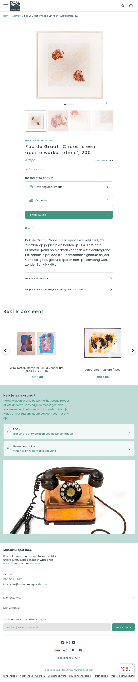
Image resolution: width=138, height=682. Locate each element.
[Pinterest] (43, 236)
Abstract (16, 15)
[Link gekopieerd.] (50, 236)
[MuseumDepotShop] (15, 5)
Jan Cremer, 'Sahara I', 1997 (102, 370)
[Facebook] (37, 236)
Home (6, 15)
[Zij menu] (6, 5)
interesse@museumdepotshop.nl (25, 584)
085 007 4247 (12, 579)
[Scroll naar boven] (134, 678)
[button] (122, 5)
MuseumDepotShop (63, 669)
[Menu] (133, 665)
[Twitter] (30, 236)
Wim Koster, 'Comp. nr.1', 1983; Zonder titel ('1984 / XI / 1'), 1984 (37, 370)
